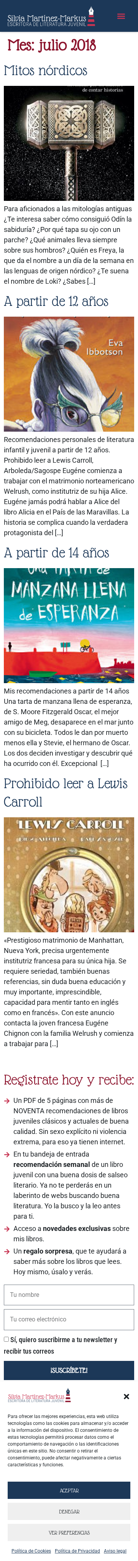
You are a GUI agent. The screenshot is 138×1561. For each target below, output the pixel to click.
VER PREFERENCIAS (69, 1533)
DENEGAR (69, 1511)
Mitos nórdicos (45, 70)
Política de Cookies (31, 1551)
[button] (126, 1396)
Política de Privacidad (77, 1551)
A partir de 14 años (56, 552)
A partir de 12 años (56, 301)
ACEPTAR (69, 1490)
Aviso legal (115, 1551)
